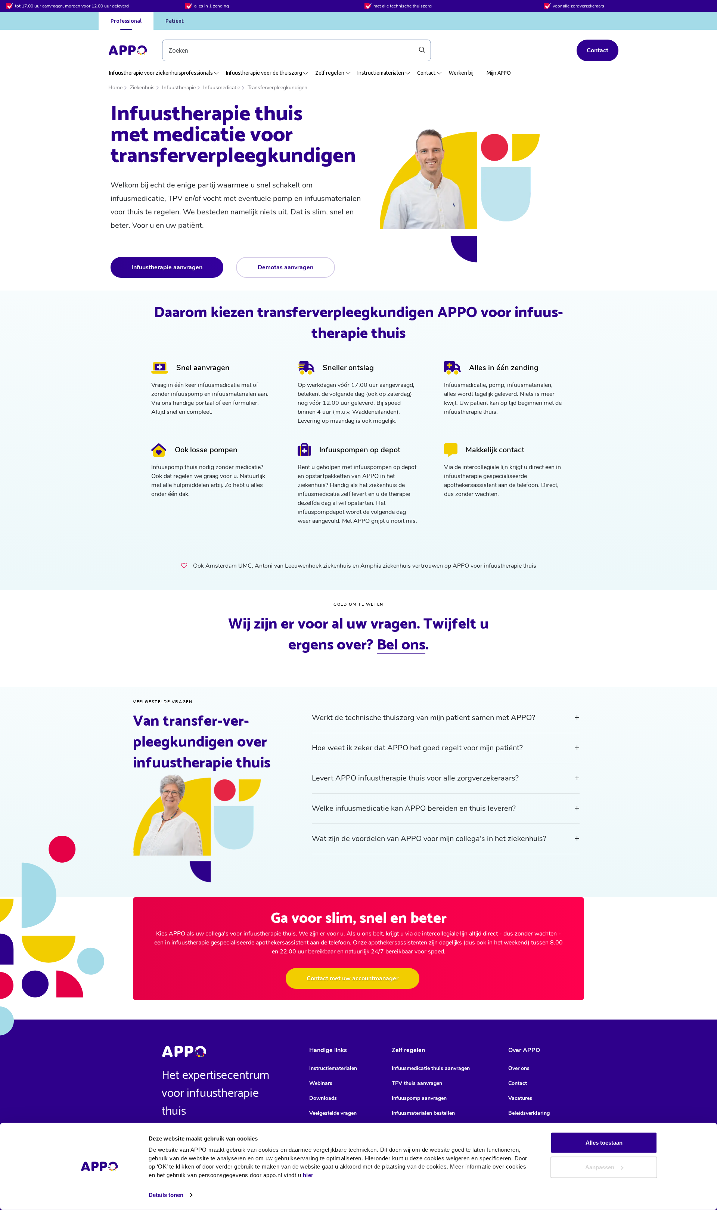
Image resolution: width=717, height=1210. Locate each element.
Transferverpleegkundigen (277, 87)
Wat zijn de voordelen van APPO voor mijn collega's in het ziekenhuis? (429, 839)
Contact (597, 50)
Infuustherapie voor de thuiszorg (264, 73)
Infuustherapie (179, 87)
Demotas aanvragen (285, 267)
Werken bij (461, 73)
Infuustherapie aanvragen (166, 267)
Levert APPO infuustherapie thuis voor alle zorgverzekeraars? (415, 778)
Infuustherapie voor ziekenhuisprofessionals (161, 73)
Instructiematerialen (380, 73)
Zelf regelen (329, 73)
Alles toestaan (604, 1142)
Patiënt (174, 21)
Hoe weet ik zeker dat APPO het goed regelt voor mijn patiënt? (417, 748)
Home (115, 87)
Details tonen (166, 1195)
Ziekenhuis (142, 87)
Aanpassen (599, 1167)
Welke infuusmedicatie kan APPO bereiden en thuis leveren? (414, 808)
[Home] (127, 50)
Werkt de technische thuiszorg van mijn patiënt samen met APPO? (423, 718)
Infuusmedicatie (221, 87)
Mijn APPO (499, 73)
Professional (126, 21)
